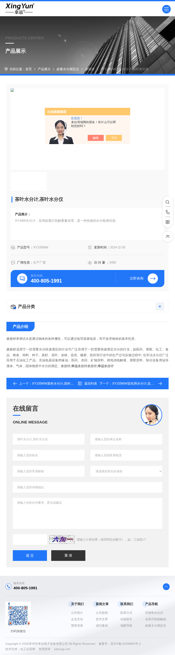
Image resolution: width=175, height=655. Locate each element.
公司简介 (77, 612)
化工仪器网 (29, 649)
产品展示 (44, 69)
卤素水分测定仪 (68, 69)
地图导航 (126, 625)
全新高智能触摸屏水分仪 (157, 619)
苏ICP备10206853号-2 (126, 643)
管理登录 (45, 649)
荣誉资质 (77, 625)
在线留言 (126, 619)
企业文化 (77, 619)
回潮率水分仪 (154, 612)
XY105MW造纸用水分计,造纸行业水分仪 (141, 383)
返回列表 (90, 383)
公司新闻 (102, 612)
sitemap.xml (62, 649)
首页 (28, 69)
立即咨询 (136, 278)
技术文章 (102, 619)
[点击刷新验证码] (62, 539)
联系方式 (126, 612)
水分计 (90, 69)
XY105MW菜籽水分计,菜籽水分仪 (56, 383)
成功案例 (102, 625)
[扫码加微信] (168, 222)
